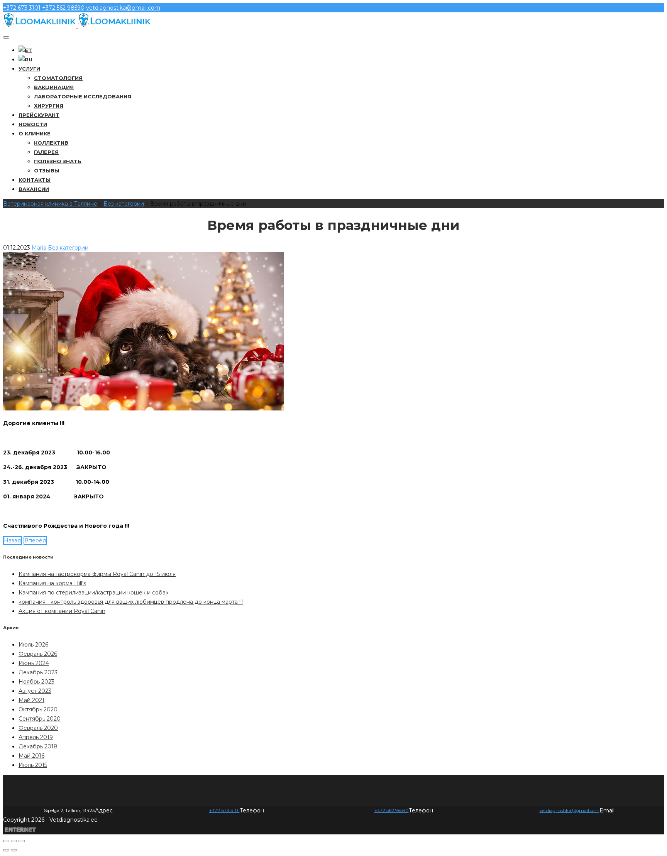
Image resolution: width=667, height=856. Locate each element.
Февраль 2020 (38, 727)
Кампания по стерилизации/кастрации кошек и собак (94, 592)
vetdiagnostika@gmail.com (123, 7)
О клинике (35, 133)
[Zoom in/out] (22, 841)
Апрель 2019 (36, 737)
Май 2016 (31, 755)
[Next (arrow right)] (14, 850)
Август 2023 (35, 690)
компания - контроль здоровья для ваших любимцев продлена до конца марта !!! (131, 601)
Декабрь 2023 (38, 672)
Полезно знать (57, 161)
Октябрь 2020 (38, 709)
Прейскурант (39, 115)
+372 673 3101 (22, 7)
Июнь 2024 (34, 663)
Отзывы (46, 170)
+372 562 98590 (63, 7)
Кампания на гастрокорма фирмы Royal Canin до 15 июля (97, 574)
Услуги (29, 69)
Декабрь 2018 (38, 746)
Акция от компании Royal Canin (62, 611)
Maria (39, 247)
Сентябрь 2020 (40, 718)
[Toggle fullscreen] (14, 841)
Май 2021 (31, 700)
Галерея (46, 152)
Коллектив (51, 143)
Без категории (68, 247)
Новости (33, 124)
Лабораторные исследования (82, 96)
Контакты (35, 180)
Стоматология (58, 78)
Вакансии (34, 189)
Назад (12, 540)
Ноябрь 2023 (36, 681)
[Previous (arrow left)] (6, 850)
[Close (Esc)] (6, 841)
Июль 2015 (33, 764)
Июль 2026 (33, 644)
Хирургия (48, 106)
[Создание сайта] (20, 829)
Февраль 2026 (38, 653)
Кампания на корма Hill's (52, 583)
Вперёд (35, 540)
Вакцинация (54, 87)
